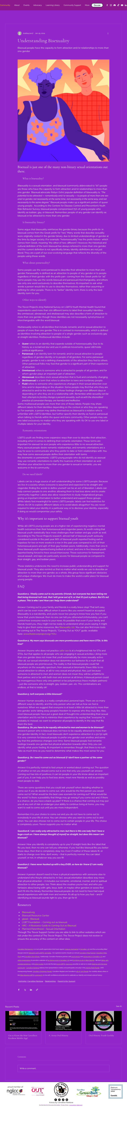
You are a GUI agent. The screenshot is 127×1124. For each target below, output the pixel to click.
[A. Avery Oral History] (63, 1021)
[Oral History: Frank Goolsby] (104, 1021)
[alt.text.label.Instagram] (111, 5)
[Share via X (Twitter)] (25, 990)
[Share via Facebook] (19, 990)
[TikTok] (118, 5)
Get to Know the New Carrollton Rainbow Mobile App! (22, 1037)
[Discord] (114, 5)
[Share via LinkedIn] (31, 990)
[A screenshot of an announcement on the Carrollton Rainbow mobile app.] (23, 1021)
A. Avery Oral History (58, 1035)
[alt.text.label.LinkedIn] (126, 5)
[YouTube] (122, 5)
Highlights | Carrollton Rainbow (30, 981)
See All (119, 1006)
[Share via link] (37, 990)
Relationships (50, 981)
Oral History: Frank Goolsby (101, 1035)
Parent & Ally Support (66, 981)
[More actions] (107, 33)
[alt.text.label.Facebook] (107, 5)
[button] (16, 5)
